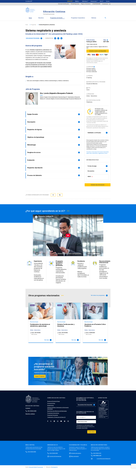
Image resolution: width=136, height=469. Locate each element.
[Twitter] (50, 421)
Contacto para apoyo (76, 453)
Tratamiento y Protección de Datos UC (56, 417)
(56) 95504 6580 (32, 411)
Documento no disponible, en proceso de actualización (85, 399)
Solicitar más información (97, 184)
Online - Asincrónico (91, 96)
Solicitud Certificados (63, 3)
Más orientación (75, 456)
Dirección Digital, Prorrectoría (36, 467)
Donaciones (94, 1)
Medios (77, 1)
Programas (33, 24)
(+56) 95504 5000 (53, 453)
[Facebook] (47, 421)
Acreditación (102, 397)
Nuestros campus (30, 414)
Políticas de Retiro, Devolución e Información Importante (58, 408)
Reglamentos (50, 405)
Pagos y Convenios (86, 3)
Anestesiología (34, 322)
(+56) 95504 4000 (31, 451)
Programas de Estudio (57, 17)
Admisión (69, 1)
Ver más (47, 340)
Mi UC (101, 1)
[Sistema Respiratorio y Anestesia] (55, 38)
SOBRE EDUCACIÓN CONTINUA (56, 397)
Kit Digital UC (55, 467)
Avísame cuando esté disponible (97, 51)
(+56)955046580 (96, 3)
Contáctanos (105, 4)
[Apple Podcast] (68, 421)
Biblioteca (85, 1)
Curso (32, 305)
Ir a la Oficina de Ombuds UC (103, 458)
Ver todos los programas (99, 295)
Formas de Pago (51, 403)
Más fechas (34, 334)
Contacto (28, 408)
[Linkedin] (54, 421)
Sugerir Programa (39, 376)
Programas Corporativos (78, 18)
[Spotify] (64, 421)
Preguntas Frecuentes (52, 415)
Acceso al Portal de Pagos (53, 401)
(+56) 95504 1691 (97, 453)
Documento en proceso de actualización (85, 412)
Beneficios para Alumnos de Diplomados (57, 411)
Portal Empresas (75, 3)
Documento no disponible (86, 404)
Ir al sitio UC (29, 1)
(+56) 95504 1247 (97, 455)
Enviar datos (91, 432)
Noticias (94, 18)
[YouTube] (61, 421)
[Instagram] (57, 421)
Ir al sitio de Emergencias (55, 456)
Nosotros (41, 18)
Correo (108, 1)
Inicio (30, 17)
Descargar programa (34, 38)
